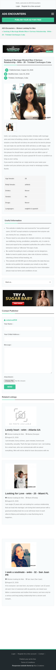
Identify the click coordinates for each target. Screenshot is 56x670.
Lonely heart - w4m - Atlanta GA (23, 430)
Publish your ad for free (28, 20)
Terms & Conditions (28, 662)
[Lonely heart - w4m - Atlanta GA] (28, 416)
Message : (8, 345)
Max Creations (39, 666)
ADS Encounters (14, 13)
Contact (41, 654)
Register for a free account (31, 6)
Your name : (8, 324)
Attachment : (9, 377)
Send (9, 387)
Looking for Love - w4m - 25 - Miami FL (26, 493)
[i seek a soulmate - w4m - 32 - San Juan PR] (28, 555)
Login (18, 6)
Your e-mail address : (12, 334)
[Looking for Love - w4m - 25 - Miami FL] (28, 476)
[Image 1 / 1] (28, 102)
